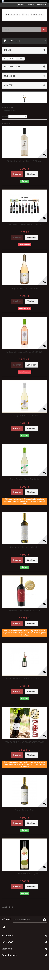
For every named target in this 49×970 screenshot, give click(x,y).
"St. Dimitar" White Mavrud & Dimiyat (24, 161)
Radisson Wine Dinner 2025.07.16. (25, 610)
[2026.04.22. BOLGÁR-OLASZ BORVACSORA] (24, 723)
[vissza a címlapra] (4, 58)
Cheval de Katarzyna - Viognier (24, 547)
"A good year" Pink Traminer (24, 288)
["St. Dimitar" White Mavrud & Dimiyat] (24, 142)
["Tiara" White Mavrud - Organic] (24, 855)
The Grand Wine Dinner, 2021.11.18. (25, 224)
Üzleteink (10, 75)
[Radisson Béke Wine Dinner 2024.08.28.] (24, 333)
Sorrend (5, 116)
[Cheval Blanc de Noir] (24, 791)
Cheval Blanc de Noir (24, 810)
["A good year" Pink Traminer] (24, 269)
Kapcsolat (21, 4)
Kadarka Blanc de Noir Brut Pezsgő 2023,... (24, 678)
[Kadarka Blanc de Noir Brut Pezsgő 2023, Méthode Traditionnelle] (24, 659)
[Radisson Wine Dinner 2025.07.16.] (24, 591)
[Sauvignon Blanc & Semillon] (24, 396)
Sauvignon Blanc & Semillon (24, 415)
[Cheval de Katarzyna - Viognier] (24, 528)
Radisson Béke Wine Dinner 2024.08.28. (24, 352)
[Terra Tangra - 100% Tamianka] (24, 460)
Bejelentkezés (41, 4)
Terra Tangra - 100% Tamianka (24, 479)
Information (12, 66)
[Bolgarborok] (24, 15)
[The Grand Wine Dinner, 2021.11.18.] (24, 206)
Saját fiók (7, 948)
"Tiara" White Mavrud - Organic (24, 873)
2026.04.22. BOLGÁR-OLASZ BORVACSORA (24, 742)
